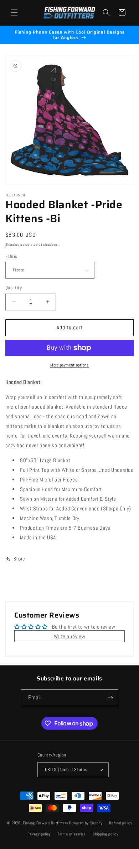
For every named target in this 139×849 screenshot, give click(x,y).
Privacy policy (39, 833)
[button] (14, 12)
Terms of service (71, 833)
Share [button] (19, 558)
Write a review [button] (69, 636)
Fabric (11, 256)
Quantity (13, 288)
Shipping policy (105, 833)
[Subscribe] (110, 697)
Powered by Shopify (86, 822)
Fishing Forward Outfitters (45, 822)
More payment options (69, 365)
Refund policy (120, 822)
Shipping (12, 244)
